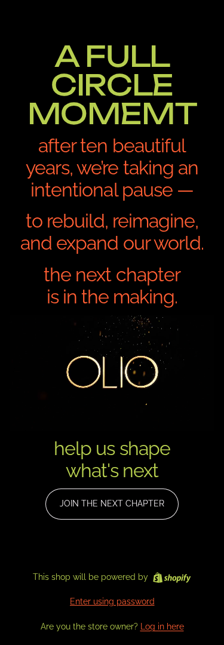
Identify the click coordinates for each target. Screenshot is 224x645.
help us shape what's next (112, 459)
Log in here (162, 626)
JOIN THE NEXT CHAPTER (112, 503)
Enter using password (112, 601)
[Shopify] (172, 577)
